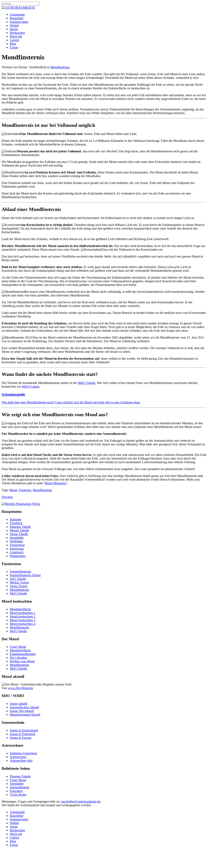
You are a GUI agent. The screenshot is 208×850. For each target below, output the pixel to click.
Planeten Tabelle (20, 526)
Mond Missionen (55, 483)
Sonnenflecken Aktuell (24, 707)
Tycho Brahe (18, 794)
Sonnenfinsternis (20, 571)
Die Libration (18, 657)
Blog (13, 43)
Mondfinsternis (60, 67)
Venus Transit (18, 586)
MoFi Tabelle (18, 593)
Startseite (15, 519)
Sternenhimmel (19, 787)
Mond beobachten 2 (22, 616)
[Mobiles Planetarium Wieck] (21, 504)
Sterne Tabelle (19, 534)
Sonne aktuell (18, 703)
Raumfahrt (16, 18)
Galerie (14, 40)
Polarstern (16, 791)
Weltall (14, 25)
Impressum (17, 548)
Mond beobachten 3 (22, 620)
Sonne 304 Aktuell (22, 711)
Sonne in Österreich (22, 734)
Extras (14, 47)
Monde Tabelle (19, 530)
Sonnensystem (19, 22)
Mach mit (16, 36)
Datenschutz (18, 556)
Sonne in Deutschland (24, 730)
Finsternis (25, 490)
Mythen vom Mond (22, 661)
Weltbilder (16, 541)
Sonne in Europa (20, 737)
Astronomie (17, 14)
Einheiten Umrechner (23, 753)
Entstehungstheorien (23, 654)
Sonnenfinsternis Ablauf (25, 575)
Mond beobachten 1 (22, 613)
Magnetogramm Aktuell (25, 714)
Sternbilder (17, 537)
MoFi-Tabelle (86, 383)
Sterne (14, 29)
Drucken (7, 497)
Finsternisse (17, 545)
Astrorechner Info (21, 760)
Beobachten (17, 32)
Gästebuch (16, 552)
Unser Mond (18, 646)
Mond (13, 490)
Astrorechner (18, 757)
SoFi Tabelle (18, 579)
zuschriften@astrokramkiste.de (80, 801)
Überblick (16, 523)
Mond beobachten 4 (22, 623)
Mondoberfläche (20, 609)
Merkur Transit (19, 582)
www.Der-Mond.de (20, 688)
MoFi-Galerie (30, 386)
